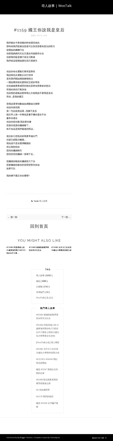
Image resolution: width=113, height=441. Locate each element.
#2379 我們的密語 (44, 396)
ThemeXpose (55, 437)
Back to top (98, 438)
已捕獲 (39, 286)
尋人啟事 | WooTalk (56, 5)
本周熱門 (40, 292)
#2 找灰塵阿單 (43, 390)
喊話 (38, 281)
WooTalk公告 (42, 297)
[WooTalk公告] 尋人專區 (47, 342)
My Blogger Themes (25, 437)
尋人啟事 (43, 201)
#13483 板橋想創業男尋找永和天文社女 (39, 248)
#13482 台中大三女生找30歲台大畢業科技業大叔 (61, 248)
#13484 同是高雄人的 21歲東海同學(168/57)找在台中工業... (15, 250)
